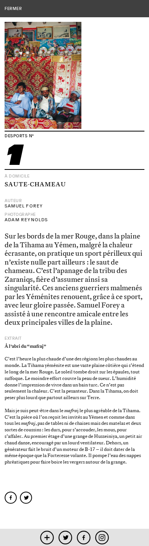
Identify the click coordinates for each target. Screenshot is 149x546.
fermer (13, 8)
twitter (65, 537)
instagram (102, 537)
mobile (47, 537)
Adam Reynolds (26, 219)
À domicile (17, 176)
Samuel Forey (24, 206)
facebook (83, 537)
